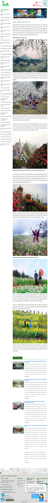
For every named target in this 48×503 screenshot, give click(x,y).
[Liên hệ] (3, 500)
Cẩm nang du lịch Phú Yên (6, 17)
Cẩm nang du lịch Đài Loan (6, 93)
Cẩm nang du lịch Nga (5, 108)
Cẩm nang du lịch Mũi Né (6, 72)
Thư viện (19, 481)
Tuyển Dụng (19, 485)
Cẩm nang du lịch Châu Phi (6, 141)
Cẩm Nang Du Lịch (18, 19)
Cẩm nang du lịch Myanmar (4, 113)
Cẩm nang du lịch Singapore (4, 99)
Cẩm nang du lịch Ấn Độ (6, 136)
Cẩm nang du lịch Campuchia (4, 119)
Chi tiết (26, 376)
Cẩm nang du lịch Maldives (6, 134)
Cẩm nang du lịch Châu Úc (6, 116)
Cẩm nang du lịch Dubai (6, 122)
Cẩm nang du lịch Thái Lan (6, 102)
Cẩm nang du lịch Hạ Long (6, 48)
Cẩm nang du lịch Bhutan (6, 132)
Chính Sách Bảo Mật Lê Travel (30, 482)
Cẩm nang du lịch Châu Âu (6, 110)
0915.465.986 (38, 6)
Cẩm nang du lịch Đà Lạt (6, 34)
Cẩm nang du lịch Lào (5, 96)
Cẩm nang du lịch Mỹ (5, 87)
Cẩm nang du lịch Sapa (5, 60)
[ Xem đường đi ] (5, 484)
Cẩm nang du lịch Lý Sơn (6, 74)
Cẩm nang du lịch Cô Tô (5, 40)
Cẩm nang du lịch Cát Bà (6, 46)
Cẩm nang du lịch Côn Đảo (6, 54)
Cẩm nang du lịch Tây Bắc (6, 139)
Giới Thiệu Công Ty (21, 480)
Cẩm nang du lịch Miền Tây (6, 69)
